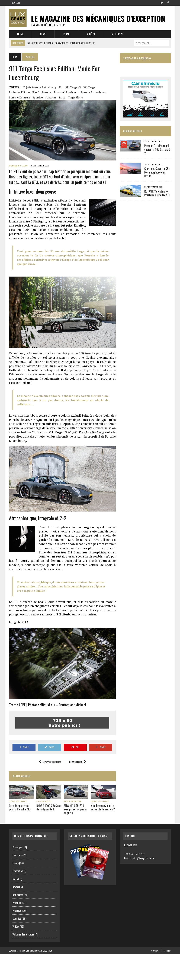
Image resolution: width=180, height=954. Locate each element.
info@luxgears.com (143, 858)
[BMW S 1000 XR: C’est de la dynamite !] (48, 796)
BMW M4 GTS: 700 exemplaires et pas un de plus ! (75, 809)
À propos (117, 34)
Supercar (50, 97)
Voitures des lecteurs (23, 934)
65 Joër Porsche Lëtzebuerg (39, 87)
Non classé (17, 895)
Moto (48, 801)
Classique (17, 847)
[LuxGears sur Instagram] (162, 2)
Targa (62, 97)
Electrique (17, 855)
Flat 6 (35, 92)
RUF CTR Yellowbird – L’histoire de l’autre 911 (157, 193)
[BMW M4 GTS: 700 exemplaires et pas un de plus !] (76, 796)
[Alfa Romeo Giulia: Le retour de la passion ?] (103, 796)
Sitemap (167, 950)
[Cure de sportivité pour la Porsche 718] (21, 796)
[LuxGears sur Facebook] (168, 2)
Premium (16, 903)
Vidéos (91, 34)
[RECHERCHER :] (151, 43)
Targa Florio (75, 97)
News (43, 34)
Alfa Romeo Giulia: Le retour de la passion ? (103, 807)
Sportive (38, 97)
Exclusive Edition (19, 92)
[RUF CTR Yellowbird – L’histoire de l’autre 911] (130, 195)
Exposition (17, 871)
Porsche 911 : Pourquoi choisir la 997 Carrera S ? (157, 149)
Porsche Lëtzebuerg (66, 92)
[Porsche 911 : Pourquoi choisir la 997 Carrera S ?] (130, 149)
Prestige (16, 910)
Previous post (52, 762)
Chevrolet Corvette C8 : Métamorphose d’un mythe (156, 172)
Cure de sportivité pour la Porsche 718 (19, 807)
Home (20, 34)
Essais (66, 34)
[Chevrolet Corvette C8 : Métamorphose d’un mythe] (130, 172)
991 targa (89, 87)
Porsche (47, 92)
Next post (75, 762)
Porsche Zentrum (19, 97)
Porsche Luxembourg (93, 92)
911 (61, 87)
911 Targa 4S (73, 87)
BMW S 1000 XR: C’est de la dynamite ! (48, 807)
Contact (16, 2)
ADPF (25, 165)
